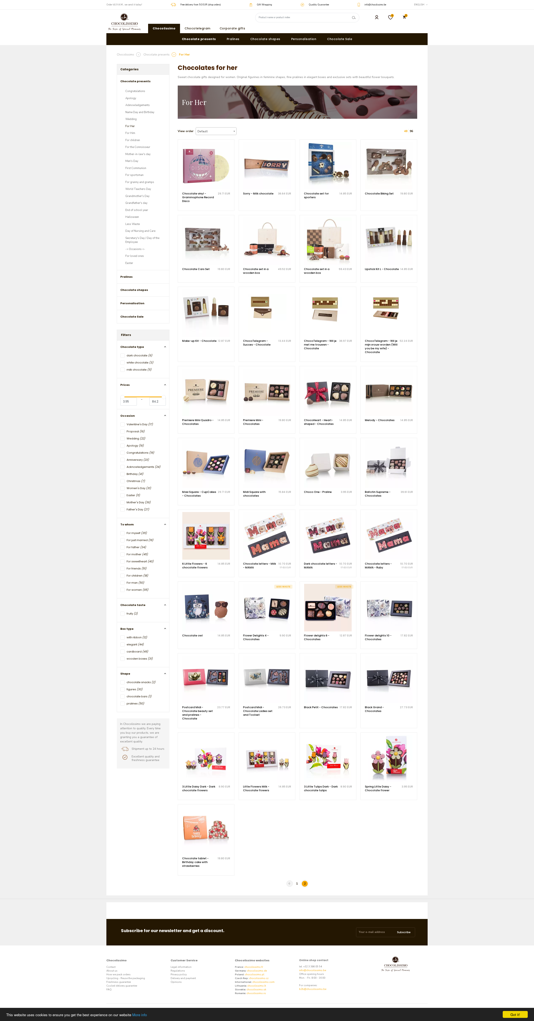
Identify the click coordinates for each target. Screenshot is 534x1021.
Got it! (515, 1014)
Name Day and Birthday (139, 112)
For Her (130, 126)
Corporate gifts (232, 28)
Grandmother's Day (137, 196)
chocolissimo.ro (256, 993)
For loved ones (134, 256)
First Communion (135, 168)
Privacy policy (179, 974)
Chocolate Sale (339, 39)
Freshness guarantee (118, 982)
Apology (130, 98)
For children (132, 140)
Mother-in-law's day (138, 154)
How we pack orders (118, 974)
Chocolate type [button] (132, 347)
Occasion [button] (127, 416)
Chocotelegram (197, 28)
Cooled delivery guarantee (121, 985)
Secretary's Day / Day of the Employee (142, 240)
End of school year (136, 210)
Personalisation (303, 39)
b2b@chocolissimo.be (312, 989)
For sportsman (134, 175)
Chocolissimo (164, 28)
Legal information (181, 967)
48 (405, 131)
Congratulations (135, 91)
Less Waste (132, 224)
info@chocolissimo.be (312, 970)
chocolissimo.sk (256, 989)
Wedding (131, 119)
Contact (111, 967)
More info (139, 1014)
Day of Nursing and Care (140, 231)
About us (111, 970)
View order (186, 131)
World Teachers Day (138, 189)
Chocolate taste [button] (132, 605)
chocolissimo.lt (256, 985)
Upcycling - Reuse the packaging (125, 978)
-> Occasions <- (135, 249)
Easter (129, 263)
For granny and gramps (139, 182)
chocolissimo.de (257, 970)
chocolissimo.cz (258, 978)
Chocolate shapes (265, 39)
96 (411, 131)
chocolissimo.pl (254, 974)
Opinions (176, 982)
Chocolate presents (199, 39)
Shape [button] (125, 674)
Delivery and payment (183, 978)
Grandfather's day (136, 203)
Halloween (132, 217)
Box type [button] (127, 629)
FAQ (109, 989)
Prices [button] (125, 385)
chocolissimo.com (263, 982)
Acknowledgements (137, 105)
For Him (130, 133)
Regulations (178, 970)
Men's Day (131, 161)
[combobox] (216, 131)
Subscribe (404, 932)
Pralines (233, 39)
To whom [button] (127, 524)
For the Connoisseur (137, 147)
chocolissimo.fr (253, 967)
